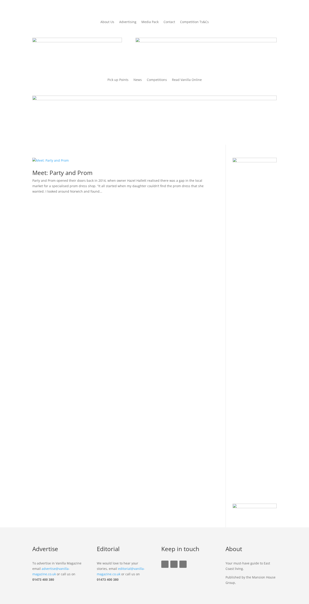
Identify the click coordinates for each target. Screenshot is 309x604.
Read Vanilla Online (187, 80)
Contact (169, 22)
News (137, 80)
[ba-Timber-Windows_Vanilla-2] (154, 99)
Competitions (157, 80)
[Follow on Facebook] (165, 564)
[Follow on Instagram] (183, 564)
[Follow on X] (174, 564)
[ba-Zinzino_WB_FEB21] (206, 41)
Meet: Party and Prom (62, 173)
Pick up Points (117, 80)
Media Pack (150, 22)
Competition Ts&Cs (194, 22)
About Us (107, 22)
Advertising (127, 22)
